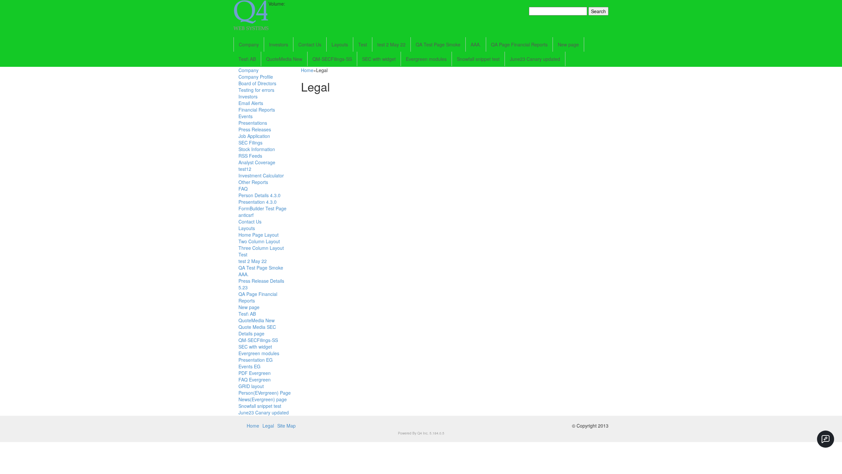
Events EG (249, 366)
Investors (278, 44)
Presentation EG (255, 359)
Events (245, 116)
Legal (268, 425)
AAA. (476, 44)
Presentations (252, 122)
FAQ (243, 188)
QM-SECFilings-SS (332, 59)
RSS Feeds (250, 155)
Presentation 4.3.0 (257, 201)
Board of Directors (257, 83)
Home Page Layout (258, 234)
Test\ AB (247, 59)
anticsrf (246, 215)
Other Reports (253, 182)
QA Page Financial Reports (519, 44)
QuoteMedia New (284, 59)
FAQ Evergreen (254, 379)
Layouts (340, 44)
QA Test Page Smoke (438, 44)
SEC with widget (379, 59)
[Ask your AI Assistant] (825, 439)
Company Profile (255, 76)
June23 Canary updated (535, 59)
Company (249, 44)
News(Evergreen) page (262, 399)
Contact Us (309, 44)
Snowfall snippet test (478, 59)
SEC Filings (250, 142)
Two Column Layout (259, 241)
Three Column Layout (261, 248)
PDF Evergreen (254, 373)
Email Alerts (250, 103)
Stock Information (256, 149)
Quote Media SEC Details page (257, 330)
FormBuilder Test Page (262, 208)
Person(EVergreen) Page (264, 392)
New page (568, 44)
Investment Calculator (261, 175)
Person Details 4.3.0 (259, 195)
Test (362, 44)
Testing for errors (256, 90)
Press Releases (254, 129)
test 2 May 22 (391, 44)
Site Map (286, 425)
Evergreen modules (426, 59)
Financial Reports (256, 109)
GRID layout (251, 386)
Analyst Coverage (256, 162)
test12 (244, 169)
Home (307, 70)
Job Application (254, 136)
